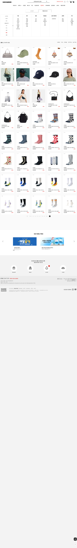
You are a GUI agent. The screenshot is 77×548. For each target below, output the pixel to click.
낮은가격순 (70, 42)
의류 (6, 30)
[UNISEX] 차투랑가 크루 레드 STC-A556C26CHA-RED (54, 147)
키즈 (32, 5)
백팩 (18, 18)
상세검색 (32, 11)
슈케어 (63, 15)
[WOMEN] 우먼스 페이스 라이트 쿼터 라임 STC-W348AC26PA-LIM (38, 211)
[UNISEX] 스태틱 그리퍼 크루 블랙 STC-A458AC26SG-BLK (23, 211)
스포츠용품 (71, 21)
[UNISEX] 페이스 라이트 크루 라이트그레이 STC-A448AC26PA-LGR (38, 190)
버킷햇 (27, 21)
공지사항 (46, 269)
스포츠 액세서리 (54, 15)
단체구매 (24, 288)
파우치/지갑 (18, 28)
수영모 (27, 26)
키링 (45, 23)
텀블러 (72, 22)
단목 (36, 18)
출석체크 (53, 5)
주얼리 (45, 25)
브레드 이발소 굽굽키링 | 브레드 (53, 62)
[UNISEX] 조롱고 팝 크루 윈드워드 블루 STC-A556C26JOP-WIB (54, 126)
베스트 (28, 5)
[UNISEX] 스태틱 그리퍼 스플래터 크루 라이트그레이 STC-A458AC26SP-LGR (54, 211)
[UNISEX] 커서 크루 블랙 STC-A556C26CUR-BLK (38, 168)
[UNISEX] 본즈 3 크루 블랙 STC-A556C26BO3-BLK (23, 168)
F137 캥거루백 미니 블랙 (5, 126)
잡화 (6, 32)
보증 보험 (73, 279)
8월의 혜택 (63, 5)
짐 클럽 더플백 (4, 62)
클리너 (63, 18)
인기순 (62, 42)
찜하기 (1, 47)
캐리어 (18, 27)
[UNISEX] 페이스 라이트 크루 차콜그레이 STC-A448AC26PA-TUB (54, 190)
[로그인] (65, 1)
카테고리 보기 (45, 11)
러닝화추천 (37, 5)
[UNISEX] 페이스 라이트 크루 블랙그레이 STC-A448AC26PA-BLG (23, 190)
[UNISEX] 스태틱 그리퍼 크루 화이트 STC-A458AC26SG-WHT (69, 190)
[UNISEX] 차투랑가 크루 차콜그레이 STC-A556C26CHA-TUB (69, 147)
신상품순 (58, 42)
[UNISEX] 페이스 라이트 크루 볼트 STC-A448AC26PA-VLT (7, 190)
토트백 (18, 22)
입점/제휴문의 (20, 288)
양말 (36, 15)
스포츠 (6, 18)
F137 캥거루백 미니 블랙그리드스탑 (69, 105)
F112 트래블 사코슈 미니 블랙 (52, 105)
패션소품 (44, 15)
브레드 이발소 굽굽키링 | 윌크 (68, 62)
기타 (72, 15)
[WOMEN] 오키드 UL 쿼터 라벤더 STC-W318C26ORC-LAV (7, 211)
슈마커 (7, 2)
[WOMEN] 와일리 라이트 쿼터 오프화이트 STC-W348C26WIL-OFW (69, 211)
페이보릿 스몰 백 (19, 126)
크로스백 (18, 21)
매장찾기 (29, 269)
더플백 (18, 26)
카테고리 (14, 5)
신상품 (24, 5)
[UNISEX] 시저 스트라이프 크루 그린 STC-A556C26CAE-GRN (7, 147)
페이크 (36, 21)
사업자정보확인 (28, 288)
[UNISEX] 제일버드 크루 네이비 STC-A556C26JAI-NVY (69, 126)
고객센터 (62, 269)
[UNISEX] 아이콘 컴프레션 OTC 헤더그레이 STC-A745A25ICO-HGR (69, 168)
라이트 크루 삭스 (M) (36, 62)
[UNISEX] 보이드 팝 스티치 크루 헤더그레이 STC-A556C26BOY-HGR (38, 126)
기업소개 (35, 288)
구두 (6, 25)
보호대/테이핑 (54, 18)
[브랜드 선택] (12, 2)
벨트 (45, 18)
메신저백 (18, 25)
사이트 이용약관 (11, 288)
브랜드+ (19, 5)
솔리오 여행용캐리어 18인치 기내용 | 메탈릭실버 (7, 105)
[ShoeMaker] (75, 539)
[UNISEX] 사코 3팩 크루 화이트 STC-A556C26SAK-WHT (54, 168)
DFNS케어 (48, 5)
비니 (27, 22)
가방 (18, 15)
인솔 (71, 18)
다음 (49, 216)
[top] (75, 542)
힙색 (18, 23)
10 (46, 216)
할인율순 (65, 42)
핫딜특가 (42, 5)
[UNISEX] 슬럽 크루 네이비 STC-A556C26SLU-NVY (23, 147)
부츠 (6, 20)
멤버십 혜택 (13, 269)
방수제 (63, 21)
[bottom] (75, 544)
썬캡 (27, 25)
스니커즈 (6, 16)
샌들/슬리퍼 (6, 23)
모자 (27, 15)
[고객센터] (67, 1)
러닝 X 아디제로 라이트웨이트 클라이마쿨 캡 (23, 62)
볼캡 (27, 18)
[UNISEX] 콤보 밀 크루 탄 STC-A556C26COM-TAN (7, 168)
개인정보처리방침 (16, 288)
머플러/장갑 (45, 21)
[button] (74, 241)
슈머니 (58, 5)
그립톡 (72, 23)
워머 (45, 22)
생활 (6, 35)
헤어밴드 (27, 23)
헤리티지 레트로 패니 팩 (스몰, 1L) (22, 105)
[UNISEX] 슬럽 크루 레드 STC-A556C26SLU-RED (38, 147)
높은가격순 (74, 42)
